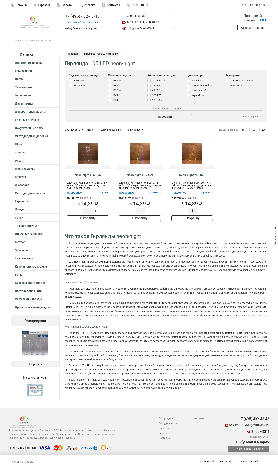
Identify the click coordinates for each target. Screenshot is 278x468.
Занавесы (21, 250)
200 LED (158, 95)
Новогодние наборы (29, 62)
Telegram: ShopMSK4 (140, 28)
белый (197, 80)
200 (263, 129)
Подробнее (35, 364)
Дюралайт (22, 185)
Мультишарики (25, 168)
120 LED (158, 85)
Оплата (67, 5)
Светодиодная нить (28, 291)
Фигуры (20, 152)
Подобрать (165, 116)
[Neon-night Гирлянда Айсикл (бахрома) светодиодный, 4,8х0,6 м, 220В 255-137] (35, 343)
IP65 (117, 80)
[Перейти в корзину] (240, 18)
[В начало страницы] (263, 461)
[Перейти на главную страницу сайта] (34, 22)
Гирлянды (22, 201)
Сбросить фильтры (252, 116)
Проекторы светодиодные (33, 307)
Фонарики (81, 85)
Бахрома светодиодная (31, 282)
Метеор (20, 242)
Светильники (24, 258)
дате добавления (111, 129)
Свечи (19, 79)
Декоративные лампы (30, 111)
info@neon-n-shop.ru (252, 441)
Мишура (20, 176)
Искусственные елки (29, 128)
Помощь (21, 5)
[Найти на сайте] (263, 40)
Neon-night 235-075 (88, 175)
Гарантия (44, 5)
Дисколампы (24, 103)
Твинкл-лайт (23, 87)
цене (90, 129)
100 (253, 129)
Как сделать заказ (22, 461)
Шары (19, 144)
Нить (79, 80)
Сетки (19, 217)
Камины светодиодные (31, 266)
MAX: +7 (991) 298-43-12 (143, 22)
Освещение (23, 95)
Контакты (113, 5)
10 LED (157, 100)
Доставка (88, 5)
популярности (135, 129)
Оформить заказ (252, 27)
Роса (18, 160)
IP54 (116, 100)
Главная (73, 53)
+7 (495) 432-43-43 (81, 16)
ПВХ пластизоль (243, 80)
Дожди (20, 209)
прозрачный (201, 90)
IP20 (117, 90)
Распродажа (166, 418)
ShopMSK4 (259, 431)
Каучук (236, 85)
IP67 (117, 85)
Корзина (225, 461)
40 (243, 129)
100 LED (158, 80)
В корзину (87, 218)
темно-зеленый (202, 85)
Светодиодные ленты (30, 193)
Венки (19, 274)
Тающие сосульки (27, 225)
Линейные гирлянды (29, 234)
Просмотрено (248, 461)
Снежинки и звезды (28, 299)
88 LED (157, 90)
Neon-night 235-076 (192, 175)
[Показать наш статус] (35, 390)
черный (198, 95)
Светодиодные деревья (31, 136)
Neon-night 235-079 (140, 175)
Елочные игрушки (27, 119)
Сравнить (206, 461)
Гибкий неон (23, 71)
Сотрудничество (168, 423)
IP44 (117, 95)
